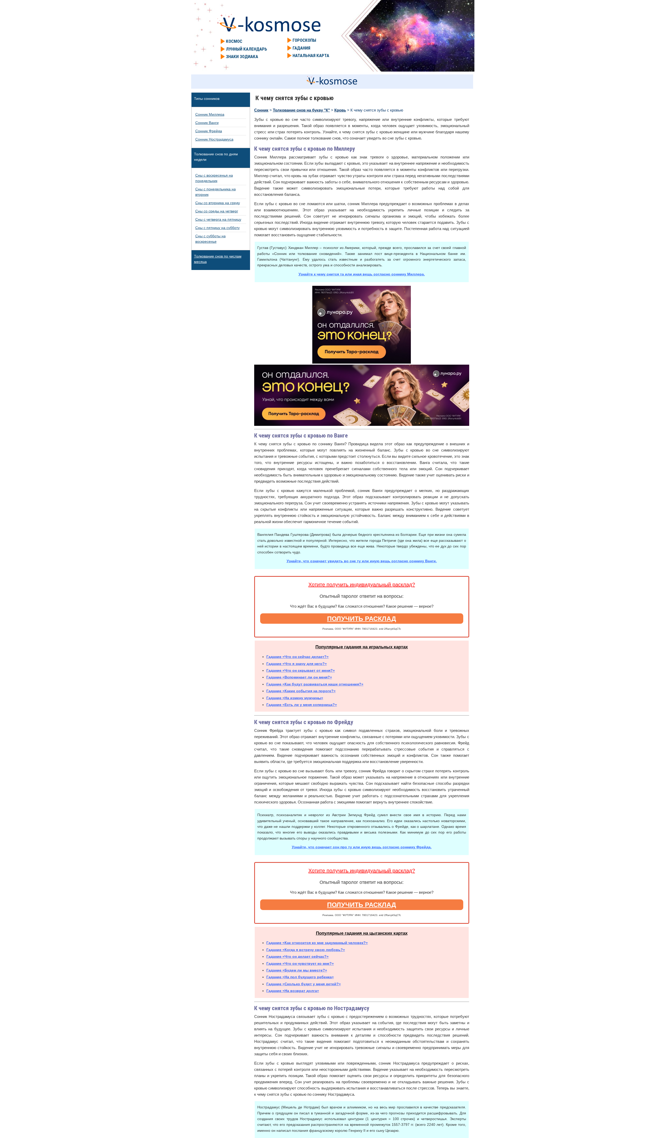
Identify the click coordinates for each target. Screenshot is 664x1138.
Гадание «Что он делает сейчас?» (297, 956)
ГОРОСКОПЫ (304, 40)
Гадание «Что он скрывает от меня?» (300, 670)
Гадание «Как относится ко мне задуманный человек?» (317, 943)
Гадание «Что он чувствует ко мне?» (300, 963)
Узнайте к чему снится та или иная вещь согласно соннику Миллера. (362, 274)
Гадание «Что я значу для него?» (296, 664)
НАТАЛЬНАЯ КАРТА (311, 55)
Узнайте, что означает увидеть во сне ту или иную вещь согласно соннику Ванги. (362, 561)
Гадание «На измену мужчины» (294, 698)
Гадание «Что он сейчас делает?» (297, 657)
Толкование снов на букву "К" (301, 110)
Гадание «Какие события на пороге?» (301, 691)
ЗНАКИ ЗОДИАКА (242, 56)
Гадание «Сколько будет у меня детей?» (303, 984)
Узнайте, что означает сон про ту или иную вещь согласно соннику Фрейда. (362, 847)
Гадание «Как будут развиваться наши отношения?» (314, 684)
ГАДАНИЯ (301, 48)
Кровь (340, 110)
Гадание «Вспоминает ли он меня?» (299, 677)
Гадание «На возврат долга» (292, 991)
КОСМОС (234, 41)
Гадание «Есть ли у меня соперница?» (301, 705)
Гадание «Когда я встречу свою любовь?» (305, 950)
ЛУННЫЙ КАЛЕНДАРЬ (246, 49)
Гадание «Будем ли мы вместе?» (296, 970)
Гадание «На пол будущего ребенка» (300, 977)
